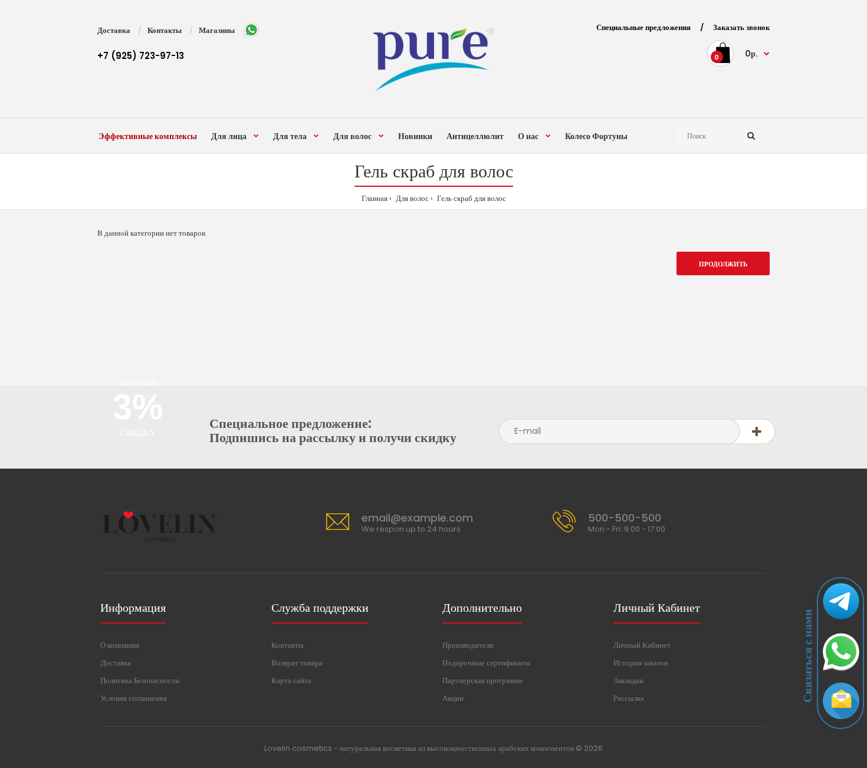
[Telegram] (841, 621)
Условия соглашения (133, 698)
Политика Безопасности (139, 680)
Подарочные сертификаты (486, 662)
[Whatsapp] (841, 671)
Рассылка (628, 698)
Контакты (164, 30)
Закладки (628, 680)
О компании (119, 645)
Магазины (217, 30)
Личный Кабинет (642, 645)
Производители (468, 645)
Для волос (411, 198)
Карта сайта (291, 680)
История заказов (640, 662)
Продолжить (723, 264)
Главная (374, 198)
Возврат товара (297, 662)
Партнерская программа (482, 680)
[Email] (841, 721)
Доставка (113, 30)
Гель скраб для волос (470, 198)
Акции (453, 698)
